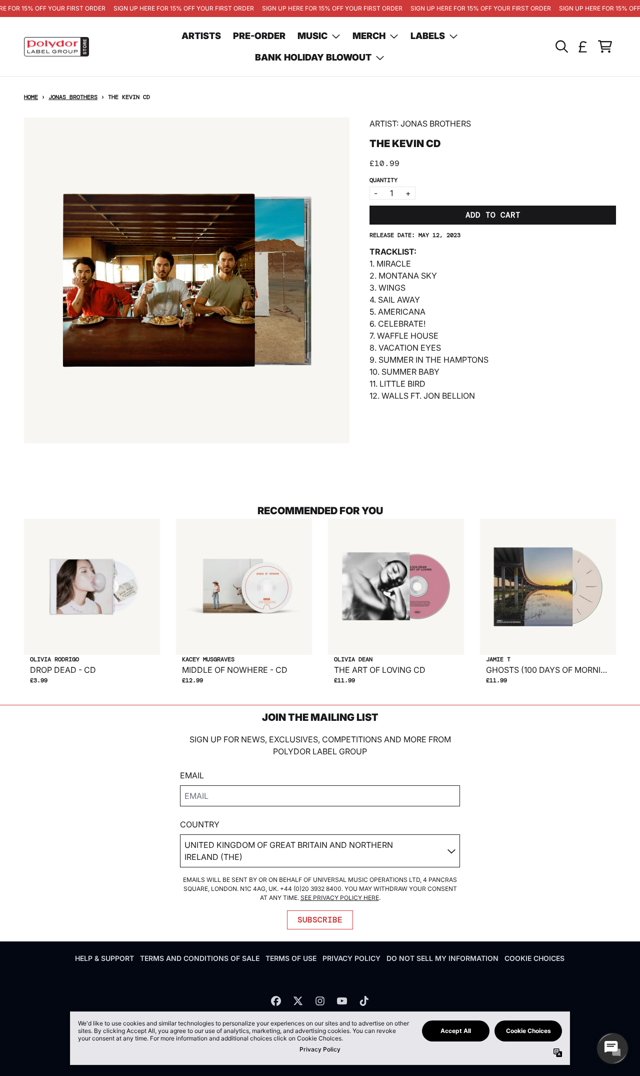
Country (200, 824)
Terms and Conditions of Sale (200, 958)
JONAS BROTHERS (73, 97)
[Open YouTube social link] (342, 1001)
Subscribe (320, 919)
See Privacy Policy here (339, 897)
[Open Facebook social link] (276, 1001)
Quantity (384, 180)
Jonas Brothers (435, 124)
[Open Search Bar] (561, 47)
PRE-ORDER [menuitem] (259, 36)
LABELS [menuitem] (427, 36)
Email (192, 775)
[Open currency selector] (583, 47)
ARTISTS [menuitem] (201, 36)
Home (31, 97)
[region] (320, 8)
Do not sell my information (442, 958)
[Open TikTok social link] (364, 1001)
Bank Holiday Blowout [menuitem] (313, 57)
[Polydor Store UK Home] (56, 47)
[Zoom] (187, 280)
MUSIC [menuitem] (313, 36)
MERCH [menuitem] (369, 36)
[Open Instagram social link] (320, 1001)
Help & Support (104, 958)
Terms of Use (291, 958)
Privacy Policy (351, 958)
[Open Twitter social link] (298, 1001)
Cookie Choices (534, 958)
